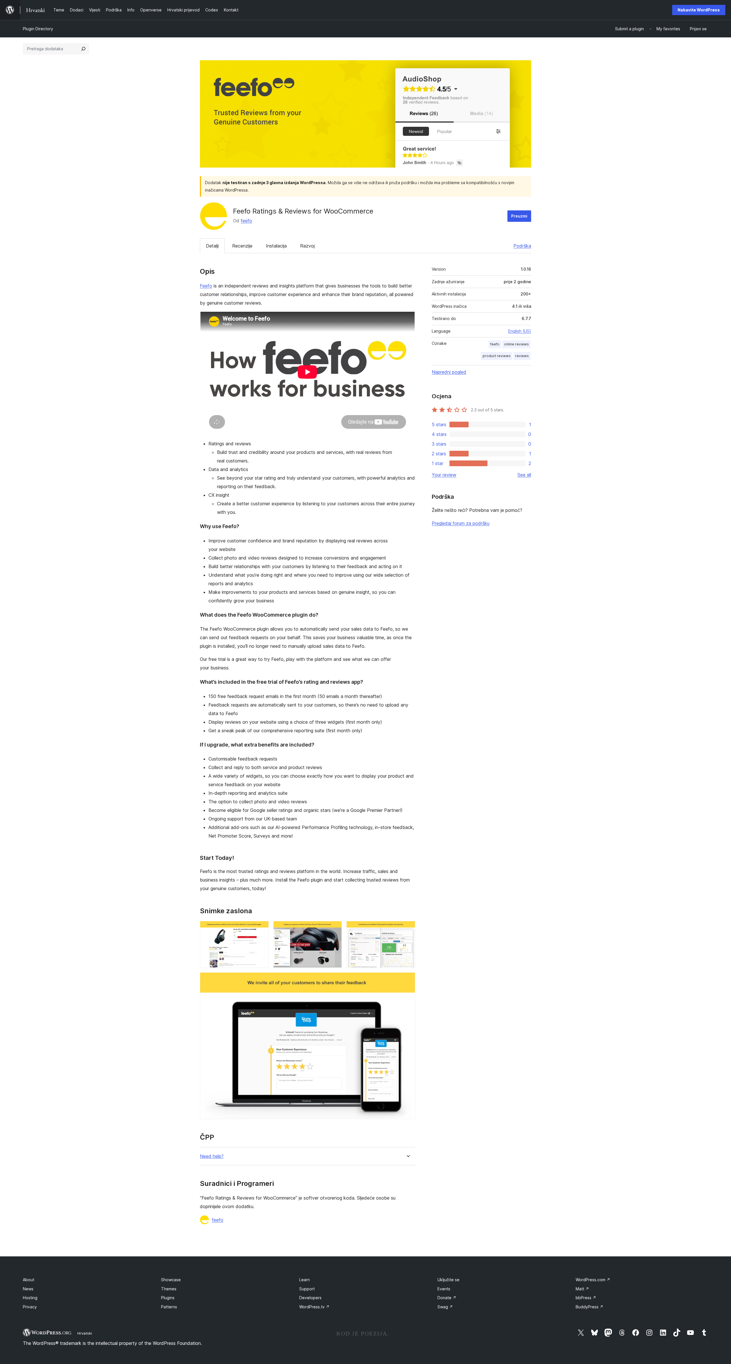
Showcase (171, 1279)
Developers (310, 1297)
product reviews (497, 356)
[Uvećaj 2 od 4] (334, 929)
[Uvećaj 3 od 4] (407, 929)
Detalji (212, 246)
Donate (446, 1297)
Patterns (169, 1306)
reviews (522, 356)
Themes (168, 1288)
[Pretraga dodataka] (83, 49)
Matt (582, 1288)
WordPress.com (593, 1279)
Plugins (167, 1297)
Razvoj (307, 246)
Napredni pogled (449, 372)
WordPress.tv (314, 1306)
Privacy (30, 1306)
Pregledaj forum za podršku (460, 523)
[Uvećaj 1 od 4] (261, 929)
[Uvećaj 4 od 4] (407, 980)
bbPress (586, 1297)
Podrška (522, 246)
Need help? (212, 1156)
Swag (445, 1306)
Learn (304, 1279)
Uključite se (448, 1279)
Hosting (30, 1297)
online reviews (516, 344)
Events (443, 1288)
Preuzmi (519, 216)
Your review (444, 475)
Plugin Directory (38, 28)
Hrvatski (84, 1333)
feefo (246, 221)
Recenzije (242, 246)
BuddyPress (589, 1306)
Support (307, 1288)
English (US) (519, 331)
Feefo (206, 286)
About (28, 1279)
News (28, 1288)
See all (524, 475)
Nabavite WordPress (699, 9)
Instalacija (276, 246)
